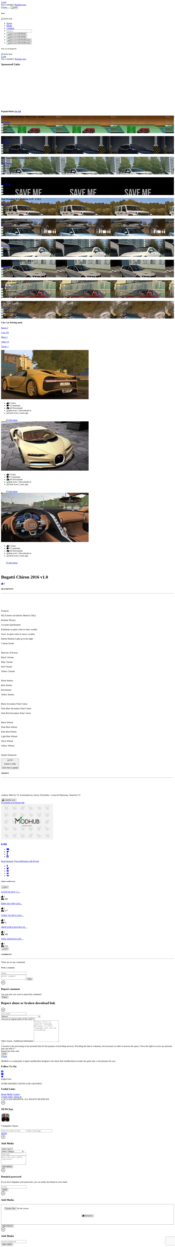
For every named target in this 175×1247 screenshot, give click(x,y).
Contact (16, 1094)
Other (5, 342)
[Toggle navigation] (14, 7)
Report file (19, 802)
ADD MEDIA (7, 1167)
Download (5, 122)
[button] (7, 866)
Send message (7, 861)
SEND (4, 1190)
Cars (5, 332)
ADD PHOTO (7, 1226)
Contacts (10, 28)
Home (9, 23)
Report (4, 997)
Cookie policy (7, 1097)
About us (18, 1097)
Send (4, 1054)
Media (9, 26)
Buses (4, 328)
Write (30, 979)
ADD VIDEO (7, 1244)
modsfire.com (9, 800)
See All (17, 111)
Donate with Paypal (30, 861)
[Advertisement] (26, 87)
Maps (4, 337)
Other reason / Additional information (17, 1041)
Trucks (5, 346)
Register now (20, 5)
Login (3, 2)
